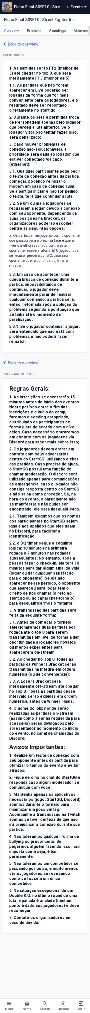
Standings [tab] (57, 31)
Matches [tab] (81, 31)
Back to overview (23, 44)
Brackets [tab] (34, 31)
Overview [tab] (11, 31)
